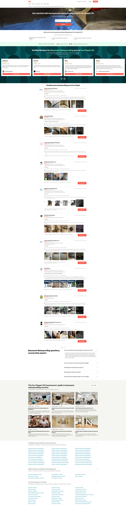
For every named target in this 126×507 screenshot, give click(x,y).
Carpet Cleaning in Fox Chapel (80, 492)
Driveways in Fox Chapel (56, 489)
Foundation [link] (30, 6)
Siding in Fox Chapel (31, 503)
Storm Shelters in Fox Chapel (57, 478)
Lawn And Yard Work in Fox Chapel (34, 496)
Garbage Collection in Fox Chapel (57, 491)
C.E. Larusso (77, 429)
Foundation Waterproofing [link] (37, 6)
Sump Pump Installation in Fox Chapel (35, 474)
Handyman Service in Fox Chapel (57, 494)
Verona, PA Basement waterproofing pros (35, 459)
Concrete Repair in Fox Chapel (57, 474)
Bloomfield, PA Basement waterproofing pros (60, 450)
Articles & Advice (46, 3)
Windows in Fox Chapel (56, 501)
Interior (29, 3)
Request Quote (82, 110)
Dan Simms (77, 406)
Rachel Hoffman (55, 406)
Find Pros (63, 24)
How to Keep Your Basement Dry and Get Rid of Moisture (62, 432)
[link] (3, 71)
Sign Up (95, 1)
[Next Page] (73, 345)
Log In (90, 1)
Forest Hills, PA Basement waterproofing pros (60, 460)
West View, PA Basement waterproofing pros (83, 457)
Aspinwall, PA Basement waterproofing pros (36, 448)
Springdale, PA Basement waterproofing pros (36, 464)
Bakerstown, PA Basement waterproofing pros (83, 460)
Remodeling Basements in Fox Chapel (58, 476)
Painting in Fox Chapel (79, 487)
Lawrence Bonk (31, 406)
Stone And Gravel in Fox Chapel (80, 496)
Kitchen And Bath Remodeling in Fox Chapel (36, 492)
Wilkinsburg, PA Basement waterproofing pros (60, 459)
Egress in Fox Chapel (78, 476)
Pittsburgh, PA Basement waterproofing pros (36, 452)
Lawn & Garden (37, 3)
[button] (48, 104)
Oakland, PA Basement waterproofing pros (82, 452)
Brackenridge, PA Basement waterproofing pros (83, 464)
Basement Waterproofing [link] (45, 6)
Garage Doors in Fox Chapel (56, 498)
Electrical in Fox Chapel (32, 491)
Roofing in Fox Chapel (32, 489)
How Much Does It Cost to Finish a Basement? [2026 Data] (63, 409)
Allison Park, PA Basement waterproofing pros (36, 462)
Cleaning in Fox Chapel (56, 487)
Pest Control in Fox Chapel (56, 492)
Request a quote (16, 73)
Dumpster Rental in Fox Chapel (80, 489)
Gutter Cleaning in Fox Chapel (80, 500)
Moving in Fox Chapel (32, 501)
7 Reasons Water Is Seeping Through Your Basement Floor (86, 432)
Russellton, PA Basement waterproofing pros (60, 452)
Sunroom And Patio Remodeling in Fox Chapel (83, 501)
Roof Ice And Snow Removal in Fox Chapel (82, 503)
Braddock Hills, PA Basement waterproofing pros (60, 462)
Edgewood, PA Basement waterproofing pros (83, 453)
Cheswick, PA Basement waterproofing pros (36, 455)
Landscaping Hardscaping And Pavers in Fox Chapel (84, 494)
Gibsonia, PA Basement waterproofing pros (82, 450)
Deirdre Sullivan (55, 429)
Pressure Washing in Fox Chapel (57, 500)
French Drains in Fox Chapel (33, 476)
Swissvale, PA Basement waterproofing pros (83, 455)
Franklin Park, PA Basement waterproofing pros (83, 462)
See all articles (93, 385)
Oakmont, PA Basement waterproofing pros (36, 453)
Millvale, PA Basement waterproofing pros (59, 448)
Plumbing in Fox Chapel (32, 487)
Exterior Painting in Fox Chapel (80, 491)
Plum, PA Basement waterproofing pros (82, 459)
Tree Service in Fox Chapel (32, 494)
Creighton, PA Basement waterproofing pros (59, 453)
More (42, 3)
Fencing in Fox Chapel (32, 500)
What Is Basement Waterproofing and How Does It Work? (38, 432)
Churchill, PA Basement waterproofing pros (59, 457)
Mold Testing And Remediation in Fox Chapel (36, 478)
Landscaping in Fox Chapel (33, 498)
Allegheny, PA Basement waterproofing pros (83, 448)
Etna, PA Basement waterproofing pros (35, 457)
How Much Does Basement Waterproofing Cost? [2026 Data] (38, 409)
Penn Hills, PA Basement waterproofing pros (59, 455)
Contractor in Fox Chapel (56, 503)
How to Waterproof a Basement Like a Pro (84, 408)
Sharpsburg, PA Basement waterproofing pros (36, 450)
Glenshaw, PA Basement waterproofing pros (36, 460)
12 (70, 345)
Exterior (33, 3)
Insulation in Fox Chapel (79, 498)
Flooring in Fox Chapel (56, 496)
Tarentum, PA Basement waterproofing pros (59, 464)
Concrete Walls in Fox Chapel (80, 474)
